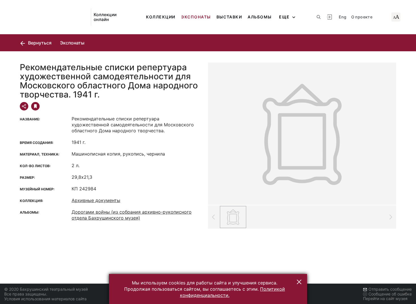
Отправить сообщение (390, 289)
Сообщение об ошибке (390, 294)
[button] (299, 282)
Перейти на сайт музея (385, 298)
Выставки (229, 16)
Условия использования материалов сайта (45, 298)
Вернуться (39, 43)
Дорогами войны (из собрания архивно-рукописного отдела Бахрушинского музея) (132, 215)
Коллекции (160, 16)
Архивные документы (96, 200)
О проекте (361, 16)
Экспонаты (196, 16)
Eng (343, 16)
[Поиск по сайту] (318, 17)
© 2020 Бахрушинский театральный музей (46, 289)
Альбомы (260, 16)
